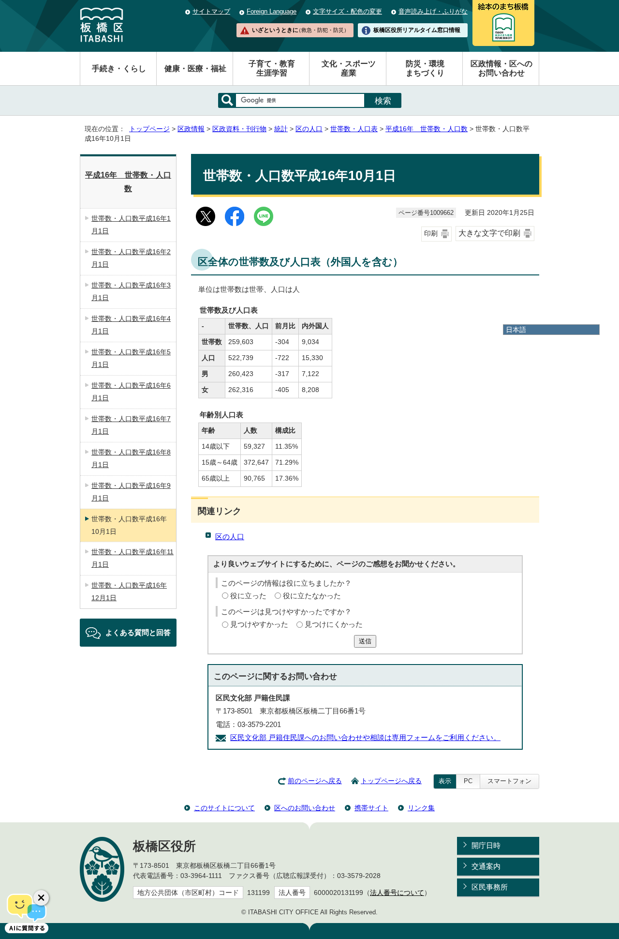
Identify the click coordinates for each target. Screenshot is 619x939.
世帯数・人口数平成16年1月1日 (131, 224)
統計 (281, 129)
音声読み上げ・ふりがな (433, 11)
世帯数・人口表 (354, 129)
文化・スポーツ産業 (349, 68)
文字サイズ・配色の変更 (347, 11)
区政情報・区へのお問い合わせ (501, 68)
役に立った (248, 595)
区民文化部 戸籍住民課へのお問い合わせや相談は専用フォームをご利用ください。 (365, 737)
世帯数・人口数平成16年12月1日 (129, 591)
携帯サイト (371, 808)
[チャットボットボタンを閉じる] (41, 898)
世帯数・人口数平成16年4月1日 (131, 325)
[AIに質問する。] (26, 912)
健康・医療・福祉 (195, 68)
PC (468, 781)
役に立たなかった (312, 595)
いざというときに (300, 30)
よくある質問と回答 (138, 632)
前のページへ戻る (315, 781)
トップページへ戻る (391, 781)
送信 (365, 641)
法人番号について (397, 892)
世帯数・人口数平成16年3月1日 (131, 291)
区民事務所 (490, 887)
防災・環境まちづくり (425, 68)
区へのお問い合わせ (304, 808)
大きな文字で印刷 (489, 233)
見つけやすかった (259, 624)
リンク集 (421, 808)
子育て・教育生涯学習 (272, 68)
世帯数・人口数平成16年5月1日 (131, 358)
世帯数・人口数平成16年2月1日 (131, 258)
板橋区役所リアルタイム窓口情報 (416, 30)
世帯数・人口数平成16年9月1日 (131, 492)
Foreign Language (271, 11)
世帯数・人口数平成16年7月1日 (131, 425)
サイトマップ (211, 11)
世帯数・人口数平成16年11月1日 (132, 558)
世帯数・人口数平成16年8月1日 (131, 458)
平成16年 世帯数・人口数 (426, 129)
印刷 (431, 233)
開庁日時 (486, 845)
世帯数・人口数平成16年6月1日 (131, 391)
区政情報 (191, 129)
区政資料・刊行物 (239, 129)
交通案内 (486, 866)
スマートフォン (509, 781)
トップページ (149, 129)
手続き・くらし (119, 68)
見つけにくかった (334, 624)
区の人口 (309, 129)
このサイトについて (224, 808)
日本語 (516, 329)
